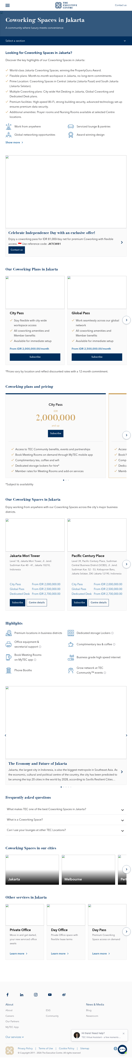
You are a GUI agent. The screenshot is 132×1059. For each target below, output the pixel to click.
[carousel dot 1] (63, 480)
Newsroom (92, 1016)
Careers (10, 1016)
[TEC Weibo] (64, 995)
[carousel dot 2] (66, 480)
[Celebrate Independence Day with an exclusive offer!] (66, 242)
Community (52, 1016)
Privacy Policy (25, 1049)
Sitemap (84, 1049)
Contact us (120, 5)
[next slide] (126, 320)
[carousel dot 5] (71, 787)
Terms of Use (46, 1049)
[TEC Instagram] (36, 995)
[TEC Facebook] (8, 995)
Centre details (37, 603)
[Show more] (8, 5)
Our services (13, 1037)
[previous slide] (5, 735)
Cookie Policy (66, 1049)
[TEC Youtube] (50, 995)
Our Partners (12, 1021)
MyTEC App (12, 1027)
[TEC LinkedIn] (22, 995)
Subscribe (35, 357)
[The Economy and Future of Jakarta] (66, 772)
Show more (13, 142)
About (9, 1010)
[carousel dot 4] (68, 787)
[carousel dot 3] (68, 480)
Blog (88, 1010)
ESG (48, 1010)
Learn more (17, 954)
